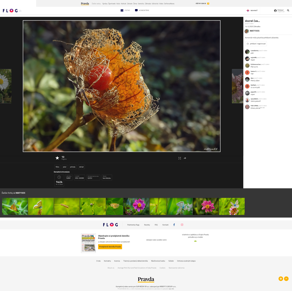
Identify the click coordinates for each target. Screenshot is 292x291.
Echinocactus (256, 64)
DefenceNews (169, 3)
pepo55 (253, 92)
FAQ (156, 224)
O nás (98, 261)
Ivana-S (253, 71)
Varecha (141, 3)
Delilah (253, 85)
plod (64, 167)
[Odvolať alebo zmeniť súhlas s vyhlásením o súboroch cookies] (281, 278)
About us (111, 268)
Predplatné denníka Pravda (110, 246)
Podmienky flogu (133, 224)
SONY (68, 177)
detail (81, 167)
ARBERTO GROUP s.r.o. (167, 286)
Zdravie (129, 3)
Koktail (123, 3)
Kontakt (166, 224)
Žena (135, 3)
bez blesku (107, 177)
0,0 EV (93, 177)
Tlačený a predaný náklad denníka (135, 261)
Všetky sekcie (201, 3)
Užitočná (155, 3)
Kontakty (107, 261)
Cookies (162, 268)
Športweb (112, 3)
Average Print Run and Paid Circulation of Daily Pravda (137, 268)
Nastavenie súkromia (176, 268)
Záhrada (148, 3)
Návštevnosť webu (158, 261)
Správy (104, 3)
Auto (118, 3)
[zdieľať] (185, 158)
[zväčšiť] (180, 158)
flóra (57, 167)
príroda (72, 167)
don (252, 78)
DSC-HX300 (79, 177)
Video (161, 3)
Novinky (147, 224)
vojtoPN (253, 57)
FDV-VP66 (254, 106)
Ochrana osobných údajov (186, 261)
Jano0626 (254, 99)
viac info (171, 289)
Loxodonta (254, 50)
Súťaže (171, 261)
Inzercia (117, 261)
